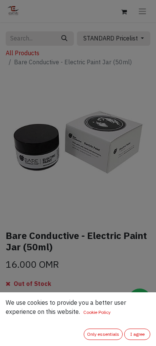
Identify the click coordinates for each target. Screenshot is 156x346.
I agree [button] (137, 334)
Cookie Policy (97, 312)
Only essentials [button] (103, 334)
